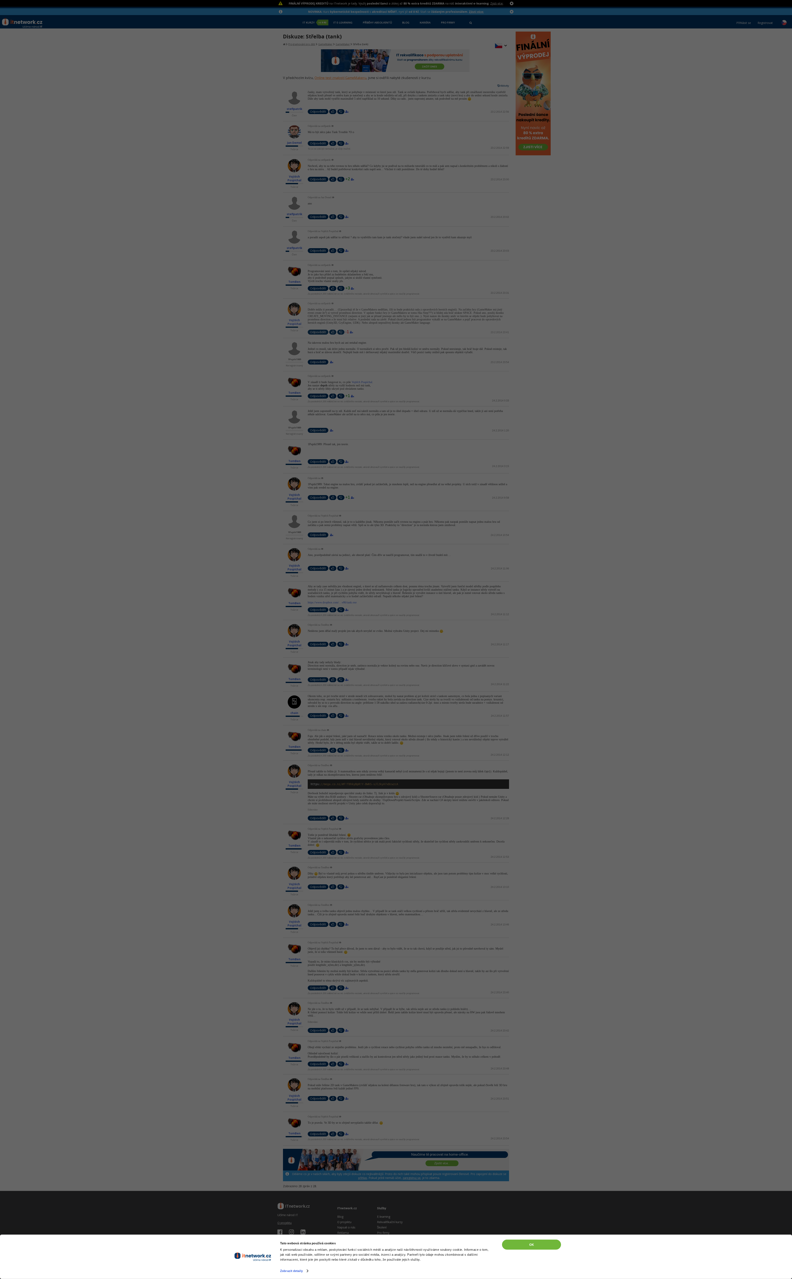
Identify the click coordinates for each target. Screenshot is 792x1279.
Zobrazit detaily (291, 1271)
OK (531, 1244)
